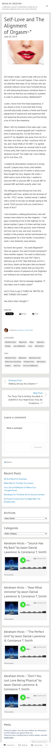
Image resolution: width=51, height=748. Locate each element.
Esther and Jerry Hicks (13, 362)
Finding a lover (29, 362)
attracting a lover (34, 358)
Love (30, 346)
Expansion (40, 342)
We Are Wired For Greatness (15, 479)
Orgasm (8, 366)
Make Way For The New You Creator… (19, 483)
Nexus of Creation (11, 3)
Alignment (22, 342)
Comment (38, 447)
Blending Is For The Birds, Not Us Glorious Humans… (25, 495)
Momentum (39, 346)
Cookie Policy (9, 738)
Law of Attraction (19, 346)
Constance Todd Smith (25, 330)
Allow (31, 342)
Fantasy (7, 346)
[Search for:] (25, 462)
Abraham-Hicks (10, 342)
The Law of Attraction (30, 366)
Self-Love (17, 366)
